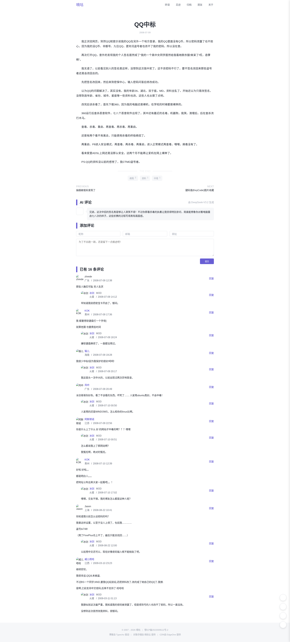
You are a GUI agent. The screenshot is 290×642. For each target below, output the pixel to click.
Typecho (120, 634)
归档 (189, 4)
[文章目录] (283, 615)
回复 (211, 278)
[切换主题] (283, 597)
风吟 (87, 385)
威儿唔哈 (89, 559)
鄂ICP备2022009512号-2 (156, 630)
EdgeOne (171, 634)
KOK (87, 310)
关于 (210, 4)
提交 (207, 261)
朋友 (200, 4)
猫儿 (87, 351)
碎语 (167, 4)
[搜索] (283, 606)
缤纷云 (147, 634)
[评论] (283, 624)
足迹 (178, 4)
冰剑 (92, 293)
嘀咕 (79, 5)
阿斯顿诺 (89, 419)
